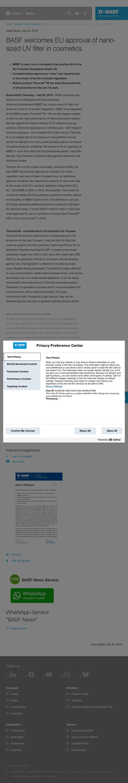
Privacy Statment (54, 386)
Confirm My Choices (23, 430)
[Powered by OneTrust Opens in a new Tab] (110, 440)
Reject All (85, 430)
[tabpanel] (84, 380)
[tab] (22, 357)
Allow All (112, 430)
